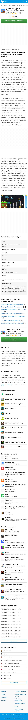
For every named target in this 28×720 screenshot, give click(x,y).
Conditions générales (20, 691)
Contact (3, 694)
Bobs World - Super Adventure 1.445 (11, 630)
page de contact (6, 385)
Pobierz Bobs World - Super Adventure (11, 313)
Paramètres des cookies (19, 710)
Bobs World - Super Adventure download (12, 323)
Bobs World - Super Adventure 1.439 (11, 633)
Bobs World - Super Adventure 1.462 (11, 612)
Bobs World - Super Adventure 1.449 (11, 624)
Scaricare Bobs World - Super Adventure (12, 304)
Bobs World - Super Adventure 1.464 (11, 609)
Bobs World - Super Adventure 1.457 (11, 615)
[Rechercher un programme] (23, 1)
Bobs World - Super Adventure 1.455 (11, 618)
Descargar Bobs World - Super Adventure (12, 307)
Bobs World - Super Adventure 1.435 (11, 636)
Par (14, 12)
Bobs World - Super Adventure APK (15, 330)
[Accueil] (1, 5)
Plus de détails (14, 641)
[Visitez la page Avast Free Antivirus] (14, 17)
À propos (3, 691)
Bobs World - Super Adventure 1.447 (11, 627)
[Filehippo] (5, 1)
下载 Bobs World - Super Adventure (10, 320)
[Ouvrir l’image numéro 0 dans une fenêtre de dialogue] (12, 201)
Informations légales (20, 703)
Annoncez (4, 697)
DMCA (16, 706)
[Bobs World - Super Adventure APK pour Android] (3, 11)
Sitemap (3, 700)
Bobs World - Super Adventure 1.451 (11, 621)
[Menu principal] (26, 1)
